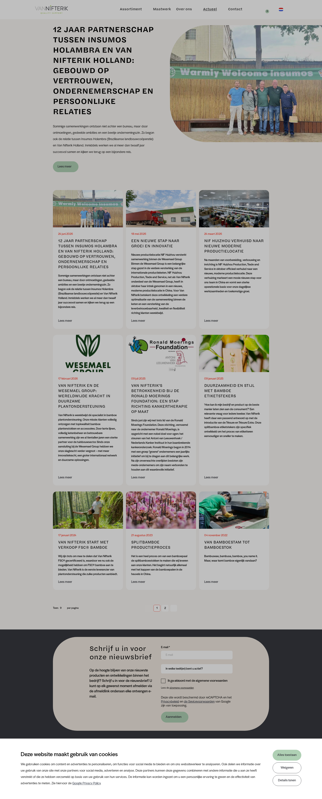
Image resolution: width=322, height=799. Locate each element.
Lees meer (65, 166)
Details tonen (287, 780)
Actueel (210, 9)
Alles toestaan (287, 755)
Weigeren (287, 768)
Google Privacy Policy (86, 783)
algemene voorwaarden (182, 688)
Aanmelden (173, 717)
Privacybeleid (170, 702)
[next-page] (173, 608)
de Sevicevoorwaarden (199, 702)
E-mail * (165, 647)
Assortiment (131, 9)
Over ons (184, 9)
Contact (235, 9)
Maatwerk (162, 9)
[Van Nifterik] (51, 9)
